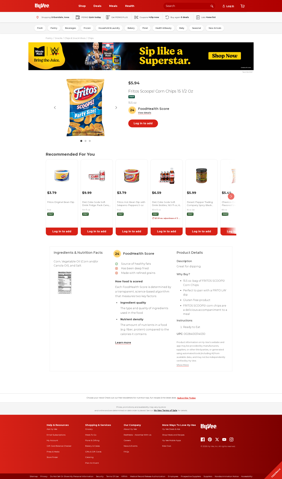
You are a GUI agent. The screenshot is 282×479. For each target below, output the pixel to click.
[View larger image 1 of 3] (85, 107)
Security (100, 476)
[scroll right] (231, 196)
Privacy (43, 476)
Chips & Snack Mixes (75, 38)
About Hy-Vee (130, 429)
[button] (144, 113)
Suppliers (208, 476)
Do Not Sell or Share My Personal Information (71, 476)
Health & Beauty (164, 28)
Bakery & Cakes (92, 446)
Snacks (58, 38)
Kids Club (166, 446)
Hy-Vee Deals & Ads (171, 429)
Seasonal (196, 28)
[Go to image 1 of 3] (81, 141)
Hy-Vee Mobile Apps (171, 440)
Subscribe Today (186, 398)
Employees (173, 476)
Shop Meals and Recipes (173, 435)
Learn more (123, 342)
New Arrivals (215, 28)
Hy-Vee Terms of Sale (165, 410)
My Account (52, 440)
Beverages (70, 28)
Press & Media (53, 451)
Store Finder (52, 457)
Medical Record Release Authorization (147, 476)
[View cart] (242, 6)
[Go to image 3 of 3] (90, 141)
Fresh (40, 28)
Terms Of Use (112, 476)
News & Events (130, 446)
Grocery (89, 429)
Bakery (131, 28)
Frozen (87, 28)
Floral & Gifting (92, 440)
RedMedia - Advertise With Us (137, 435)
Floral (145, 28)
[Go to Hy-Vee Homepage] (42, 6)
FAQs (126, 451)
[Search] (212, 6)
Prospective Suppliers (191, 476)
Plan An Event (92, 463)
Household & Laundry (109, 28)
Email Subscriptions (56, 435)
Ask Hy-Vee (52, 429)
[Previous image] (55, 108)
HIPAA (124, 476)
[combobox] (189, 6)
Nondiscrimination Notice (227, 476)
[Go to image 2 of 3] (85, 141)
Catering (89, 457)
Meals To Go (90, 435)
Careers (127, 440)
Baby (181, 28)
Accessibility (246, 476)
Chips (91, 38)
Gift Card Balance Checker (59, 446)
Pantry (54, 28)
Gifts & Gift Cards (93, 451)
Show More (183, 365)
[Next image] (116, 108)
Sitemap (34, 476)
